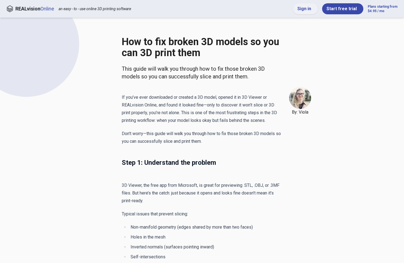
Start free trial (341, 8)
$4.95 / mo (382, 9)
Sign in (304, 8)
